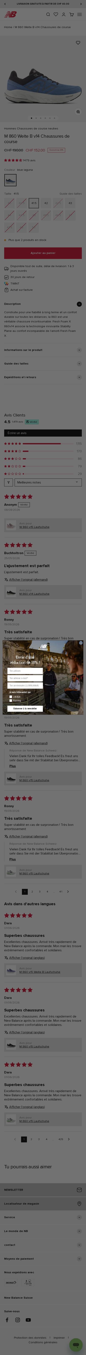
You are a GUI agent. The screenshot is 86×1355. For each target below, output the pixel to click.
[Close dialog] (81, 642)
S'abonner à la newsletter (25, 708)
